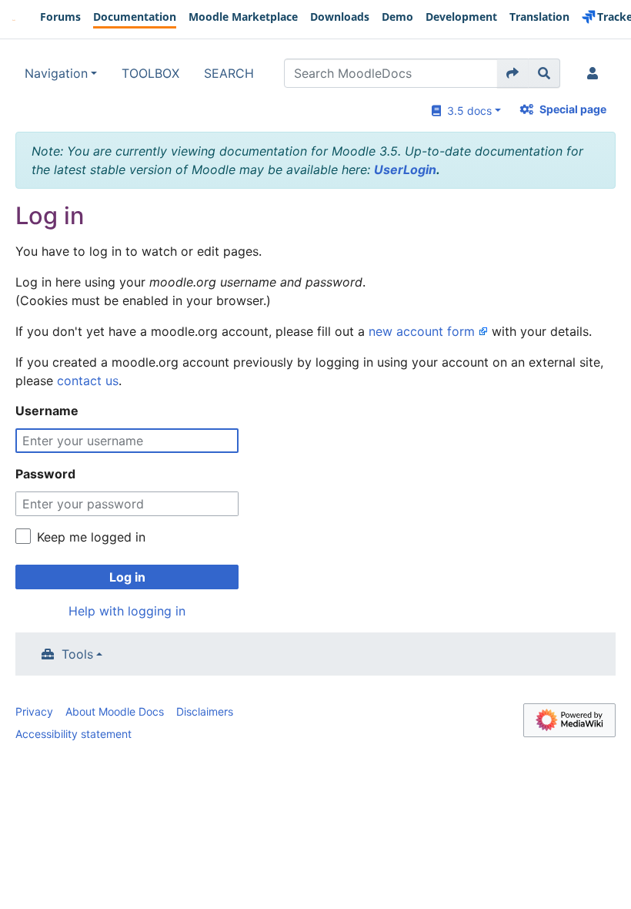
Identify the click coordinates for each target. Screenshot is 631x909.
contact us (88, 380)
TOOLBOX (150, 73)
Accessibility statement (73, 733)
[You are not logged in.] (595, 73)
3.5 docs (466, 110)
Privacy (34, 711)
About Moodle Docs (114, 711)
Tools (77, 654)
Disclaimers (204, 711)
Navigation (56, 73)
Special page (572, 109)
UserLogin (405, 169)
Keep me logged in (91, 537)
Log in (127, 577)
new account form (422, 331)
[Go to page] (513, 73)
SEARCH (229, 73)
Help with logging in (126, 611)
